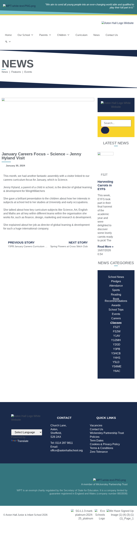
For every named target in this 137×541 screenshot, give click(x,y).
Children (61, 35)
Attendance (116, 285)
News (96, 35)
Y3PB (116, 349)
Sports (116, 290)
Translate (22, 441)
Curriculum (82, 35)
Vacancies (96, 425)
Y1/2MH (116, 340)
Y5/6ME (116, 366)
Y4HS (116, 357)
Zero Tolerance (99, 451)
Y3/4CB (116, 353)
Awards (115, 305)
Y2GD (116, 344)
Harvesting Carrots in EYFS (105, 185)
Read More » (105, 246)
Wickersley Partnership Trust (107, 433)
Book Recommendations (116, 299)
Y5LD (116, 362)
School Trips (116, 309)
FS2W (116, 331)
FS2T (116, 327)
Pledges (116, 281)
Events (116, 314)
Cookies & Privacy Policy (105, 444)
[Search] (8, 41)
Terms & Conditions (101, 448)
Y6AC (116, 371)
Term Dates (96, 440)
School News (116, 277)
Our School (24, 35)
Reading (116, 294)
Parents (43, 35)
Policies (94, 436)
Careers (116, 318)
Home (8, 35)
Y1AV (116, 335)
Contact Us (112, 35)
